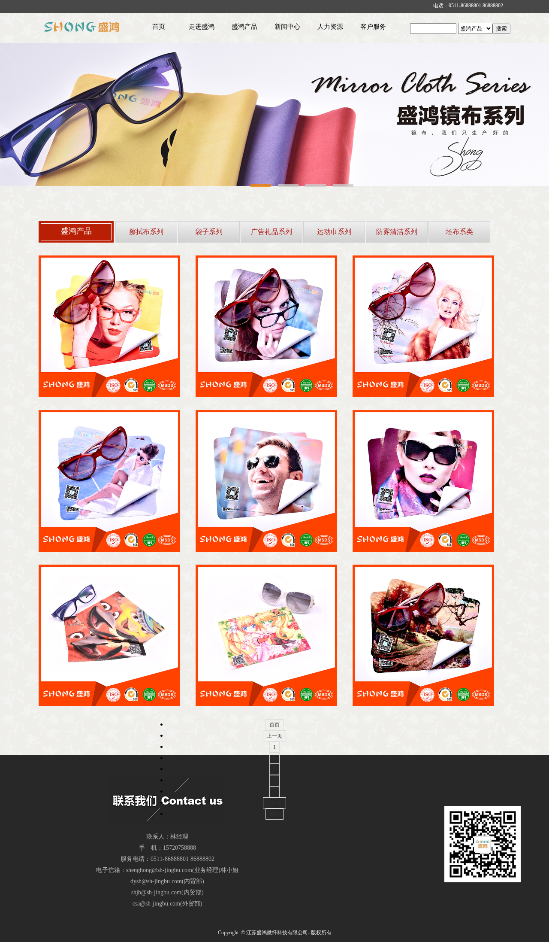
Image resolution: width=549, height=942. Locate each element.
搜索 (501, 28)
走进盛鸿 (201, 26)
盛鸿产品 (244, 26)
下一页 (274, 803)
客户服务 (373, 26)
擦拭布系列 (146, 231)
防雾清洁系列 (396, 231)
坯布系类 (459, 231)
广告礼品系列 (271, 231)
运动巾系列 (334, 231)
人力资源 (330, 26)
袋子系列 (209, 231)
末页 (274, 814)
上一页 (274, 736)
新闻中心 (287, 26)
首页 (158, 26)
